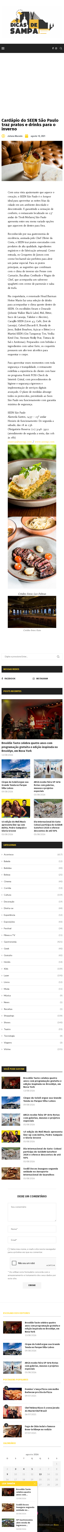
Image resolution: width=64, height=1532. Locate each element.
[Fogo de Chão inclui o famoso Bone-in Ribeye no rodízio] (12, 1431)
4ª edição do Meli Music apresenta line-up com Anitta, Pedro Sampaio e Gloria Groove (14, 826)
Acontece (33, 854)
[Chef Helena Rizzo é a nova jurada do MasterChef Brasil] (12, 1412)
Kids (33, 968)
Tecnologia (33, 1035)
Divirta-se (33, 908)
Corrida (33, 888)
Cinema (33, 881)
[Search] (60, 48)
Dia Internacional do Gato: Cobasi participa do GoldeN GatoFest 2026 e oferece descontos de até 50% (48, 826)
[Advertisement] (32, 80)
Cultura (33, 894)
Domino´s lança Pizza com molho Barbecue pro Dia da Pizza (42, 1391)
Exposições (33, 921)
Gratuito (33, 955)
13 (40, 1474)
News (33, 1002)
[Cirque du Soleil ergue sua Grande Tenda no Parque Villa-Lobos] (16, 768)
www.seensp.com (45, 441)
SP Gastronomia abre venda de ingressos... (24, 1522)
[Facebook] (53, 48)
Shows (33, 1022)
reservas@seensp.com (20, 441)
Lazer (33, 975)
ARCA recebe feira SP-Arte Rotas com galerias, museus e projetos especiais (47, 786)
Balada (33, 861)
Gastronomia (33, 941)
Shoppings (33, 1015)
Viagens (33, 1042)
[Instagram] (56, 48)
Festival (33, 928)
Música (33, 995)
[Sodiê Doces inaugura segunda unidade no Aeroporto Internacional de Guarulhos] (11, 1173)
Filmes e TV (33, 935)
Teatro (33, 1029)
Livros (33, 982)
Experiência (33, 915)
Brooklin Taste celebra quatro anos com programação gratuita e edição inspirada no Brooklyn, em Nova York (30, 746)
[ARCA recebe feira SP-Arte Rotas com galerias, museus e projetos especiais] (48, 768)
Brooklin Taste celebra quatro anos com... (23, 1492)
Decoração (33, 901)
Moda (33, 989)
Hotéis (33, 962)
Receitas (33, 1009)
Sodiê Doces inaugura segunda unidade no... (25, 1507)
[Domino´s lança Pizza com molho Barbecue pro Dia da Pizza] (12, 1394)
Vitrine (33, 1049)
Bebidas (33, 868)
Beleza (33, 874)
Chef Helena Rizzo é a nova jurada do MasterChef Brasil (42, 1409)
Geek (33, 948)
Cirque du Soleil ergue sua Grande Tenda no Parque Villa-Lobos (15, 785)
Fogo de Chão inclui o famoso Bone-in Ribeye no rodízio (40, 1428)
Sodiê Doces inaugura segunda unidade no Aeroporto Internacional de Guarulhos (40, 1171)
